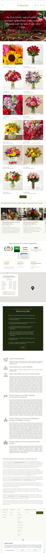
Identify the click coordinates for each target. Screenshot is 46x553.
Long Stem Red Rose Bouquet (29, 67)
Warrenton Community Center (20, 452)
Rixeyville (38, 362)
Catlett (29, 361)
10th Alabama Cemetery (14, 376)
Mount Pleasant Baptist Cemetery (35, 389)
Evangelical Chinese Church (15, 435)
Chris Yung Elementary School (35, 407)
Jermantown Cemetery (35, 385)
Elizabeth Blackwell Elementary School (17, 413)
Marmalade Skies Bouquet (28, 168)
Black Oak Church (24, 426)
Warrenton (14, 363)
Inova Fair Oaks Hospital (36, 369)
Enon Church (29, 434)
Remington (33, 362)
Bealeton (16, 361)
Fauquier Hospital (13, 369)
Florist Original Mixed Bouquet (9, 67)
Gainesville (34, 361)
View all (23, 196)
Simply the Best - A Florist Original (10, 118)
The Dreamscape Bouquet (28, 92)
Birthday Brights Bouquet (8, 168)
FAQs (19, 512)
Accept (22, 550)
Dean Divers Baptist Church (19, 434)
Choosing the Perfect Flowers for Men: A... (30, 223)
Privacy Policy (38, 547)
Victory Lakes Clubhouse (25, 451)
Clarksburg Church (29, 431)
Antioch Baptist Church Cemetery (29, 377)
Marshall (17, 362)
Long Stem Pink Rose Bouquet (29, 193)
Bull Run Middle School (18, 404)
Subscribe (39, 512)
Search (11, 512)
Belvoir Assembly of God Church (31, 425)
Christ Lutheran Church (18, 430)
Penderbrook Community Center (26, 448)
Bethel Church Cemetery (19, 379)
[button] (2, 5)
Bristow (20, 361)
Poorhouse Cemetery (18, 391)
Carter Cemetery (18, 380)
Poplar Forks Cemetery (28, 391)
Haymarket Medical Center (24, 369)
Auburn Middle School (37, 399)
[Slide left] (20, 237)
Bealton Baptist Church (18, 425)
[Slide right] (25, 237)
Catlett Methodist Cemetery (29, 380)
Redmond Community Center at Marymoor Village (30, 449)
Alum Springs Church (14, 422)
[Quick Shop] (36, 5)
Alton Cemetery (23, 376)
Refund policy (20, 527)
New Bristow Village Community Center (26, 447)
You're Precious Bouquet (8, 92)
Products (4, 514)
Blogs (11, 514)
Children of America (23, 407)
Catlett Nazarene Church (14, 429)
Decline (35, 550)
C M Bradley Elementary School (24, 406)
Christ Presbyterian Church (29, 430)
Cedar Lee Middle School (37, 406)
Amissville (11, 361)
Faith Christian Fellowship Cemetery (25, 382)
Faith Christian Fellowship (28, 435)
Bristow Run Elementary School (24, 403)
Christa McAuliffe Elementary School (17, 408)
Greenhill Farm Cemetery (14, 385)
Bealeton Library (19, 402)
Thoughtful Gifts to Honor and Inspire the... (11, 223)
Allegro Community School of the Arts (24, 399)
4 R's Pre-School (12, 399)
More (23, 347)
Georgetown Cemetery (37, 384)
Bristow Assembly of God (14, 427)
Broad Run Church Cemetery (31, 379)
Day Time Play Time (26, 411)
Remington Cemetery (37, 391)
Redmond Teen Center (14, 451)
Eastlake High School (22, 412)
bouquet (29, 474)
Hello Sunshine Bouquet (8, 143)
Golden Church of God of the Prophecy (18, 438)
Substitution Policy (20, 531)
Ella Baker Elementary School (33, 413)
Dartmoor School (17, 411)
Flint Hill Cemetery (38, 382)
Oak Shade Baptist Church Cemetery (27, 390)
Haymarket (39, 361)
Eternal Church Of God (37, 434)
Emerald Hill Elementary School (26, 414)
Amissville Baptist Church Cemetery (34, 376)
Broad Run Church (24, 427)
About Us (4, 517)
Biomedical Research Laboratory (31, 402)
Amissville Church (23, 422)
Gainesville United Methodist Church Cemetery (20, 384)
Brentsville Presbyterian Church (35, 426)
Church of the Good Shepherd (18, 431)
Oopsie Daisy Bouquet (7, 193)
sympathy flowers (27, 479)
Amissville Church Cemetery (15, 377)
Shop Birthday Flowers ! (23, 34)
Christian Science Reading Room (33, 408)
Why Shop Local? (20, 518)
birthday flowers (16, 479)
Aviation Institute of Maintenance (16, 400)
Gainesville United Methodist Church (34, 436)
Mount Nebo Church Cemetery (20, 389)
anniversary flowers (24, 495)
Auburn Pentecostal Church (26, 424)
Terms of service (19, 535)
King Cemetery (24, 386)
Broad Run (25, 361)
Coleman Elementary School (19, 409)
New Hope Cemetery (14, 390)
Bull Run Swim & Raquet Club (16, 446)
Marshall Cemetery (34, 388)
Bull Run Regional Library (28, 404)
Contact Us (20, 514)
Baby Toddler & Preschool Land (31, 400)
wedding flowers (11, 495)
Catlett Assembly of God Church (35, 427)
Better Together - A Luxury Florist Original (32, 143)
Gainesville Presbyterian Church (19, 436)
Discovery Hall (34, 411)
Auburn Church (16, 424)
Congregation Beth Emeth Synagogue (24, 433)
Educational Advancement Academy (34, 412)
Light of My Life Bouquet (28, 118)
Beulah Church (16, 426)
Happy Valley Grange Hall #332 (31, 446)
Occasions (5, 512)
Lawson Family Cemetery (33, 386)
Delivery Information (20, 522)
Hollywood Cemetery (25, 385)
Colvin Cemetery (17, 381)
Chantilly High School (14, 407)
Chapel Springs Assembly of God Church (30, 429)
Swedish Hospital (12, 370)
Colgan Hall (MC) (29, 409)
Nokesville (28, 362)
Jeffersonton (12, 362)
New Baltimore (22, 362)
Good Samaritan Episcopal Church (34, 438)
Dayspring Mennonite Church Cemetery (29, 381)
